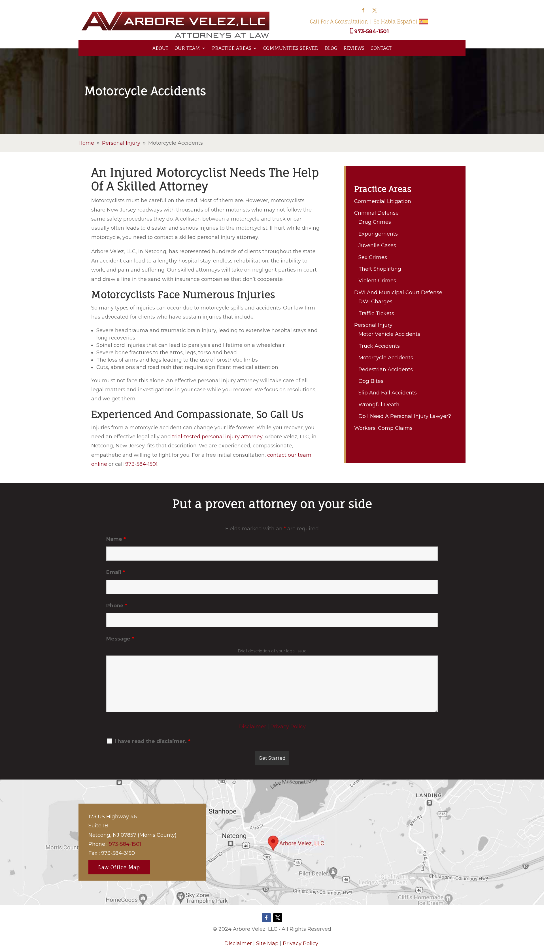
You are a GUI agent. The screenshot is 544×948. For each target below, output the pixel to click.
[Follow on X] (374, 10)
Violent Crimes (377, 280)
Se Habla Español (395, 21)
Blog (331, 48)
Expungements (378, 234)
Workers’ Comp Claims (383, 428)
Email (115, 572)
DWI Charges (375, 301)
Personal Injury (373, 325)
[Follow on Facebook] (363, 10)
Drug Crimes (374, 222)
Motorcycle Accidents (385, 358)
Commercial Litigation (382, 201)
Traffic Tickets (376, 313)
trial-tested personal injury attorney (217, 437)
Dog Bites (370, 381)
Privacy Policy (288, 726)
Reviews (353, 48)
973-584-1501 (371, 31)
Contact (381, 48)
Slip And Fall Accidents (387, 393)
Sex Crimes (372, 257)
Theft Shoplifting (379, 269)
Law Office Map (119, 867)
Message (120, 639)
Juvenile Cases (377, 245)
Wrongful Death (379, 405)
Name (116, 539)
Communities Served (290, 48)
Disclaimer (252, 726)
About (160, 48)
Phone (116, 606)
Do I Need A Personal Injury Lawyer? (404, 416)
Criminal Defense (376, 213)
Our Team (187, 48)
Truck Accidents (379, 346)
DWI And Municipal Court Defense (398, 292)
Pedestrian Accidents (385, 369)
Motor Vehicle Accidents (389, 334)
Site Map (267, 943)
